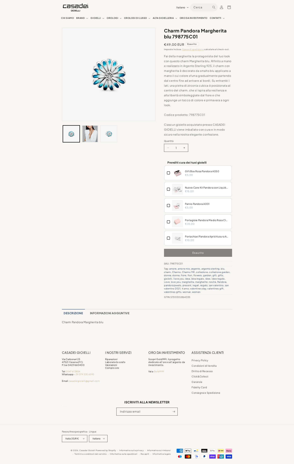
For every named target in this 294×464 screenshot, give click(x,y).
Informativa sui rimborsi (159, 450)
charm (167, 272)
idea (187, 278)
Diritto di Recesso (202, 371)
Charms (176, 272)
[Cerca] (214, 7)
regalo (204, 285)
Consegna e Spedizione (206, 392)
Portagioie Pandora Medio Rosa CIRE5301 (207, 220)
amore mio (184, 268)
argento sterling (210, 268)
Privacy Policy (200, 360)
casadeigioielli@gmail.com (84, 381)
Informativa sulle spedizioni (123, 454)
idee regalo (218, 278)
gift (215, 275)
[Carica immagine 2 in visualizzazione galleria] (90, 133)
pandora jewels (172, 285)
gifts (220, 275)
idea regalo (197, 278)
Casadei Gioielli (87, 450)
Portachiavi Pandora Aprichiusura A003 (207, 236)
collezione (202, 272)
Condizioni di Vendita (204, 365)
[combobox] (204, 7)
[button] (82, 18)
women (196, 292)
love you (176, 282)
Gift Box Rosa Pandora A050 (202, 171)
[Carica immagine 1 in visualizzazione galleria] (71, 133)
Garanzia (197, 381)
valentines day (198, 288)
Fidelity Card (199, 387)
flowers (197, 275)
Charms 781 (188, 272)
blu (222, 268)
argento (195, 268)
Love (167, 282)
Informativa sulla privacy (131, 450)
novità (212, 282)
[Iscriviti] (173, 412)
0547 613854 (73, 371)
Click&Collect (200, 376)
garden (207, 275)
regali (196, 285)
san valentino (216, 285)
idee (207, 278)
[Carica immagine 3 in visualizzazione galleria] (108, 133)
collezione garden (219, 272)
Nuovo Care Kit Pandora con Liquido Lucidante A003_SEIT (207, 187)
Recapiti (145, 454)
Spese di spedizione (193, 49)
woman (187, 292)
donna (167, 275)
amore (173, 268)
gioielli (168, 278)
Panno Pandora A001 (197, 203)
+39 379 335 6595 (84, 374)
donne (176, 275)
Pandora (221, 282)
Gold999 (159, 371)
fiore (183, 275)
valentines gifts (173, 292)
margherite (201, 282)
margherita (188, 282)
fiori (190, 275)
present (187, 285)
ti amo (185, 288)
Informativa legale (162, 454)
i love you (178, 278)
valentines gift (215, 288)
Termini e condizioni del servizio (91, 454)
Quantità (168, 141)
